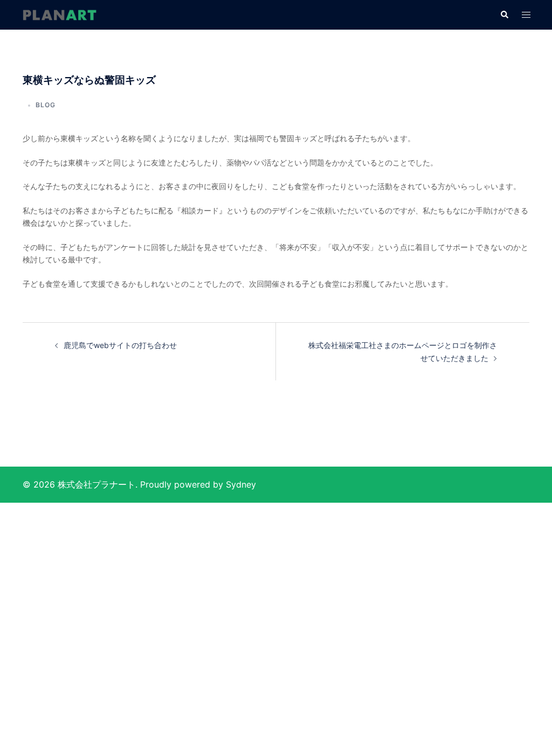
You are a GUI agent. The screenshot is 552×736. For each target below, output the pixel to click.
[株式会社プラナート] (59, 14)
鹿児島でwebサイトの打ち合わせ (120, 345)
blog (46, 105)
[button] (504, 15)
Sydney (241, 484)
